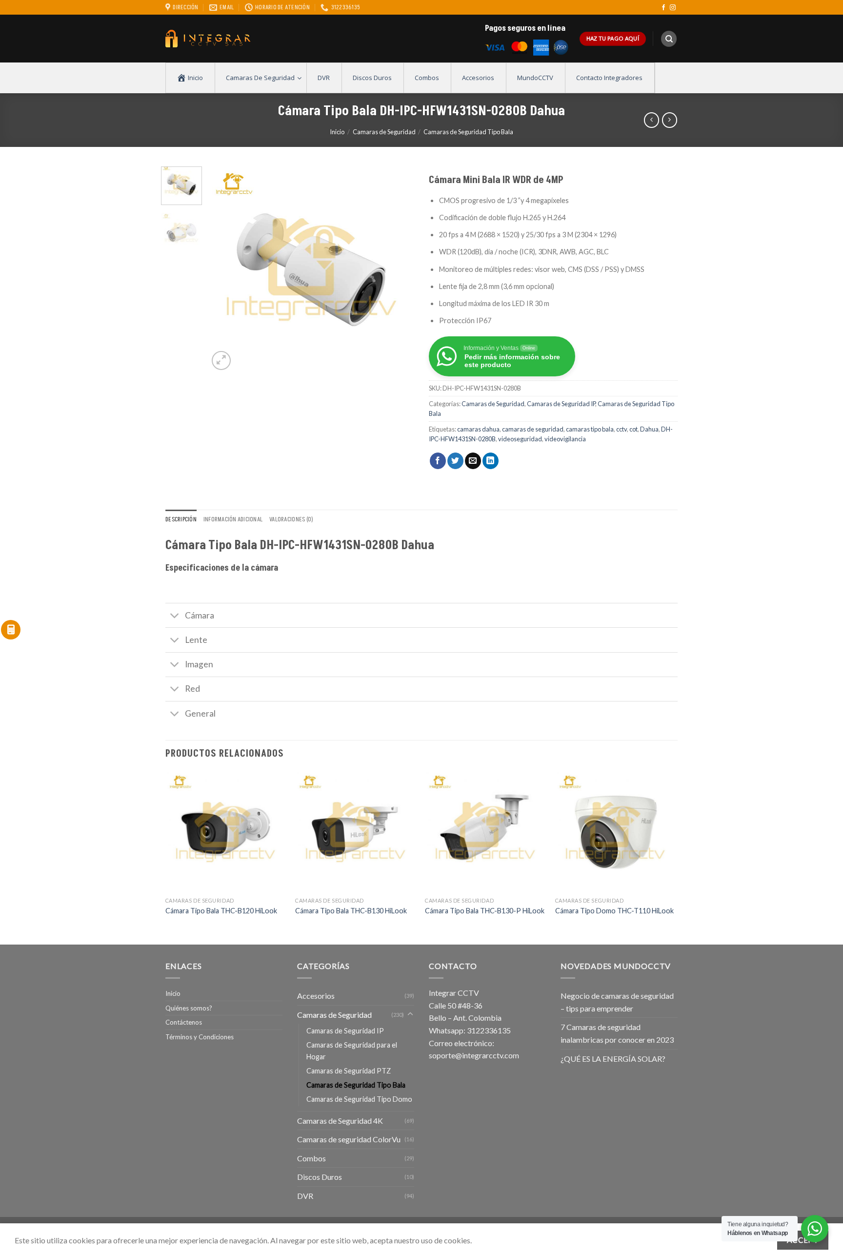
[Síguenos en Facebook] (663, 7)
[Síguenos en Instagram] (673, 7)
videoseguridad (520, 439)
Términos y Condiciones (199, 1037)
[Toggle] (174, 616)
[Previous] (225, 269)
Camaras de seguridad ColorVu (349, 1139)
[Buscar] (669, 39)
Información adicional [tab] (232, 519)
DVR (305, 1195)
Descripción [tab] (181, 519)
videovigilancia (565, 439)
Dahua (649, 429)
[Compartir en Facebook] (438, 461)
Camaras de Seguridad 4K (340, 1120)
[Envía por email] (473, 461)
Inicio (337, 132)
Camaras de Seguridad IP (561, 404)
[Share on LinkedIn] (490, 461)
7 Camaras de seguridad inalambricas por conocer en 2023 (617, 1033)
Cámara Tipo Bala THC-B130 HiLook (351, 911)
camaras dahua (478, 429)
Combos (311, 1158)
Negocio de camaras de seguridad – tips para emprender (617, 1002)
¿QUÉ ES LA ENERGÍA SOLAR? (613, 1058)
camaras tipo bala (590, 429)
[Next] (398, 269)
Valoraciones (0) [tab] (291, 519)
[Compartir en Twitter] (455, 461)
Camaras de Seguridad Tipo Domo (359, 1099)
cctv (621, 429)
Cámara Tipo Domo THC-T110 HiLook (614, 911)
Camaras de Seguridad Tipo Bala (468, 132)
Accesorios (316, 995)
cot (633, 429)
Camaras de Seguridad (384, 132)
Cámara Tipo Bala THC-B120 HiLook (221, 911)
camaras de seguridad (532, 429)
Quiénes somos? (188, 1008)
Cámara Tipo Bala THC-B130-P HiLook (484, 911)
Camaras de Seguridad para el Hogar (351, 1050)
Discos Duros (319, 1176)
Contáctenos (183, 1022)
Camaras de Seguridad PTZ (348, 1071)
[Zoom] (221, 360)
